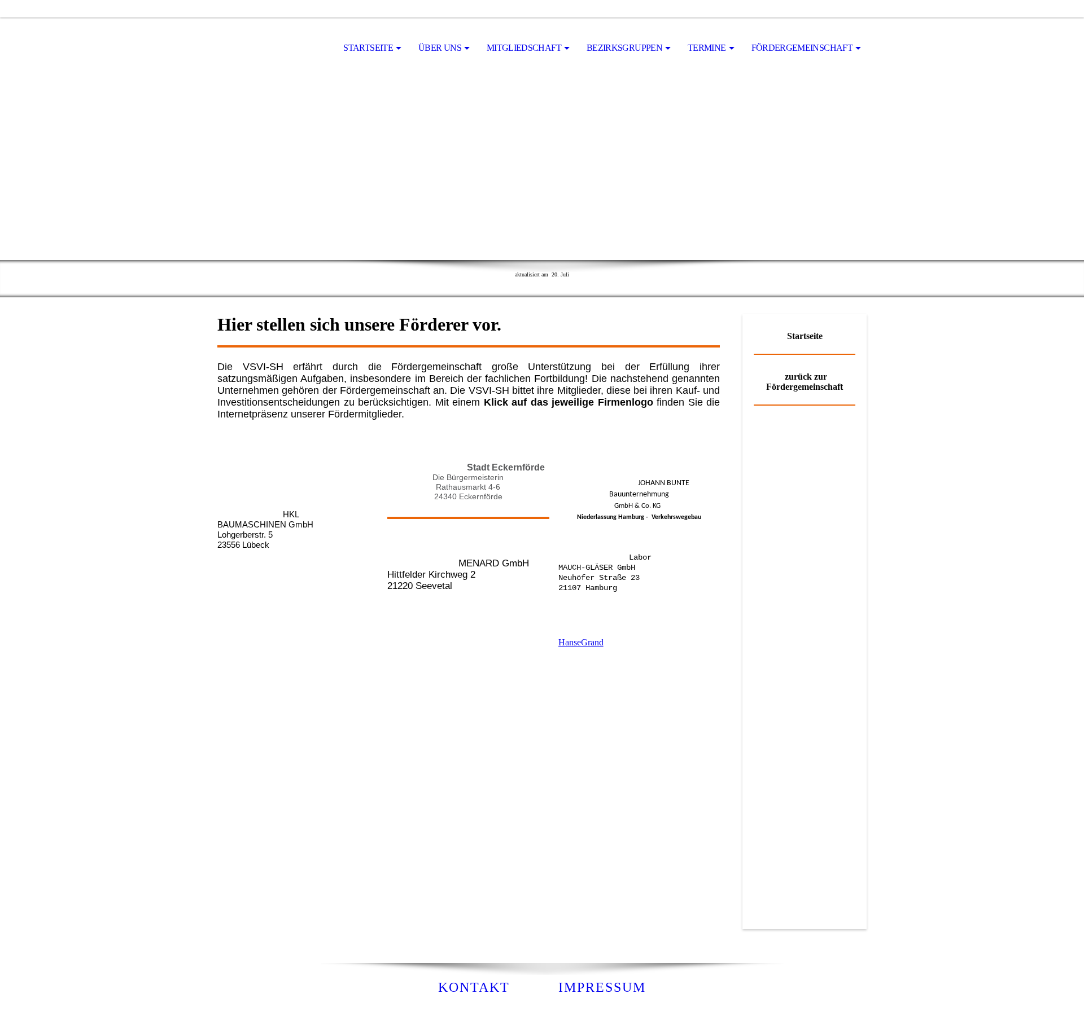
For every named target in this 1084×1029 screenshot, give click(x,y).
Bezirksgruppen (624, 47)
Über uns (439, 47)
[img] (273, 48)
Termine (707, 47)
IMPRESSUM (602, 987)
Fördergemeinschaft (802, 47)
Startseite (368, 47)
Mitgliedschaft (524, 47)
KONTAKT (474, 987)
